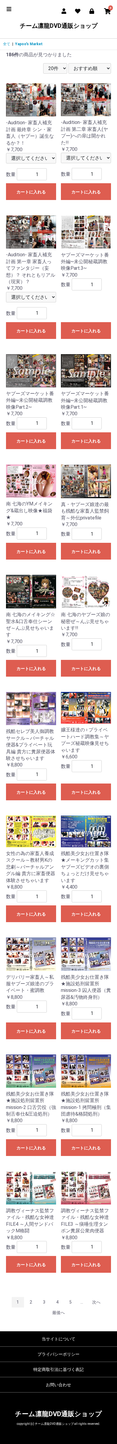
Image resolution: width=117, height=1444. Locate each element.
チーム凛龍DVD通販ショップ (59, 25)
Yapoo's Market (29, 44)
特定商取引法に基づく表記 (58, 1369)
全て (6, 44)
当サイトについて (58, 1339)
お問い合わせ (58, 1384)
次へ (96, 1302)
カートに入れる (31, 192)
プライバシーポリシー (59, 1354)
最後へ (58, 1312)
